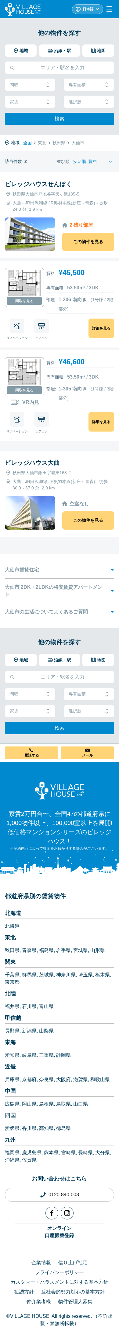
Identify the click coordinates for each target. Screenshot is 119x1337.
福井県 (12, 1006)
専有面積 (77, 84)
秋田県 (12, 950)
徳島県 (63, 1128)
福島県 (46, 950)
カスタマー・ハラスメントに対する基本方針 (59, 1282)
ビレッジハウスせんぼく (38, 184)
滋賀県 (80, 1079)
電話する (31, 755)
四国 (10, 1115)
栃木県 (102, 974)
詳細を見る (101, 328)
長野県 (12, 1030)
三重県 (46, 1055)
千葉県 (12, 974)
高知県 (46, 1128)
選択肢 (75, 101)
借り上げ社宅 (73, 1262)
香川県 (29, 1128)
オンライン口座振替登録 (59, 1232)
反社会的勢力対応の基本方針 (73, 1291)
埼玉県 (85, 974)
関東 (10, 962)
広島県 (12, 1103)
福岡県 (12, 1152)
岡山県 (29, 1103)
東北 (10, 937)
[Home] (59, 790)
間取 (14, 84)
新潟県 (29, 1030)
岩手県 (63, 950)
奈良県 (46, 1079)
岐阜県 (29, 1055)
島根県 (46, 1103)
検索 (59, 118)
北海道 (13, 913)
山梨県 (46, 1030)
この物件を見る (88, 241)
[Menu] (109, 9)
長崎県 (85, 1152)
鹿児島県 (31, 1152)
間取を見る (24, 301)
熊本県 (51, 1152)
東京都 (12, 982)
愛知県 (12, 1055)
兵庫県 (12, 1079)
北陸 (10, 993)
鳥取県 (63, 1103)
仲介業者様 (39, 1301)
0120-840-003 (64, 1194)
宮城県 (80, 950)
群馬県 (29, 974)
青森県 (29, 950)
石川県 (29, 1006)
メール (87, 755)
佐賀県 (29, 1159)
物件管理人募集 (75, 1301)
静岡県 (63, 1055)
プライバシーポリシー (59, 1272)
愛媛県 (12, 1128)
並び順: (64, 161)
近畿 (10, 1067)
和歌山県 (100, 1079)
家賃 (14, 101)
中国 (10, 1091)
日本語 (88, 9)
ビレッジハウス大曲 (32, 462)
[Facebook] (51, 1213)
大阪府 (63, 1079)
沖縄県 (12, 1159)
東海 (10, 1042)
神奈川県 (66, 974)
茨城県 (46, 974)
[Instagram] (67, 1213)
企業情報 (41, 1262)
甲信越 (13, 1018)
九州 (10, 1140)
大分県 (102, 1152)
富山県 (46, 1006)
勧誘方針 (24, 1291)
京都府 (29, 1079)
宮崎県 (68, 1152)
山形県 (97, 950)
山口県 (80, 1103)
